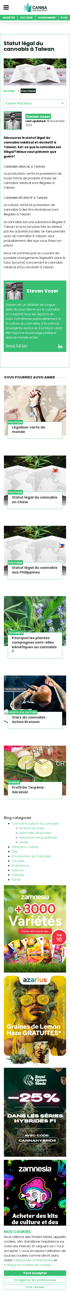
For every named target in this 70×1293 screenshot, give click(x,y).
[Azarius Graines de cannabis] (35, 1020)
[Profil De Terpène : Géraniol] (35, 770)
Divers (23, 842)
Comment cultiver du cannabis (35, 823)
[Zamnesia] (35, 928)
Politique (18, 875)
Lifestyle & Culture (25, 847)
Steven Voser (38, 116)
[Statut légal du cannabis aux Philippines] (35, 551)
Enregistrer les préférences (35, 1280)
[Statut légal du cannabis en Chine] (35, 480)
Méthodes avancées (35, 833)
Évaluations (20, 865)
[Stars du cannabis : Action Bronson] (35, 700)
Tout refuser (35, 1287)
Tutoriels (18, 861)
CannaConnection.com (35, 7)
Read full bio (16, 345)
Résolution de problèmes (38, 837)
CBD (15, 851)
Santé (16, 879)
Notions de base (31, 828)
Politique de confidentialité (33, 1260)
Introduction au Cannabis (31, 856)
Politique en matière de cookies (27, 1265)
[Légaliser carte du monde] (35, 410)
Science (18, 870)
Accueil (9, 91)
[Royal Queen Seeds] (35, 1112)
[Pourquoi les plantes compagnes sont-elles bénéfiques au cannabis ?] (35, 621)
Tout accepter (35, 1273)
